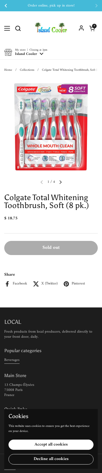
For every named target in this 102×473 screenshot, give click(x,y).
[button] (92, 28)
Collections (27, 70)
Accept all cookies (51, 444)
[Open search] (18, 28)
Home (8, 70)
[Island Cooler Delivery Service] (51, 28)
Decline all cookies (51, 459)
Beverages (12, 360)
